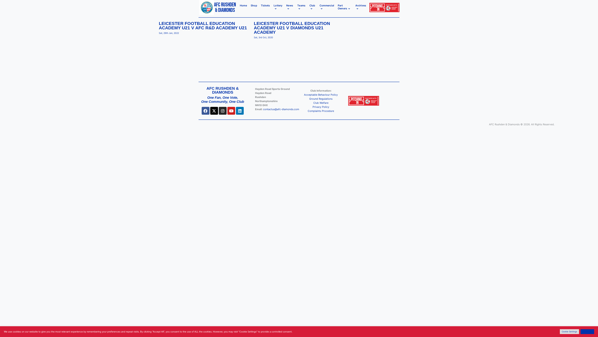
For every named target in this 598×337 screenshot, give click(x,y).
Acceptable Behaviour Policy (321, 94)
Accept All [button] (587, 331)
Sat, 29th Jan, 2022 (169, 33)
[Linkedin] (240, 111)
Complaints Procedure (321, 110)
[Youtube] (231, 111)
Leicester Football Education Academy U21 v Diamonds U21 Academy (292, 27)
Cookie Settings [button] (569, 331)
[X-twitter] (214, 111)
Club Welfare (320, 102)
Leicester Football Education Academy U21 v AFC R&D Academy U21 (203, 25)
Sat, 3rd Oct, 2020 (263, 37)
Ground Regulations (320, 98)
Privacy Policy (321, 106)
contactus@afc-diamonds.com (281, 109)
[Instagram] (223, 111)
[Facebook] (205, 111)
